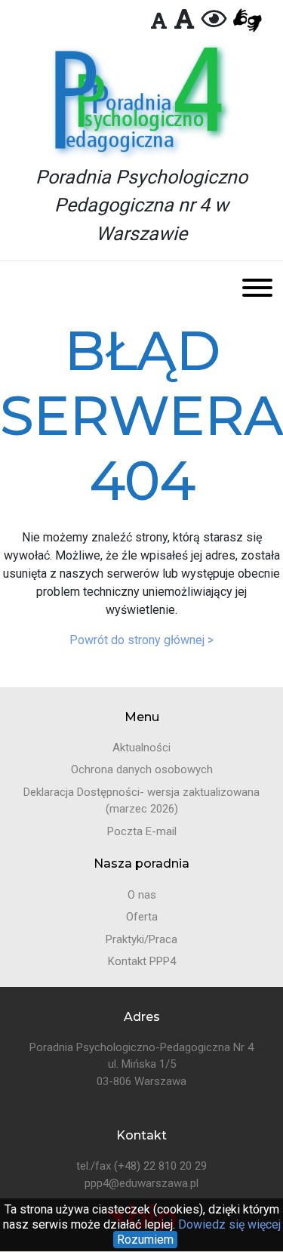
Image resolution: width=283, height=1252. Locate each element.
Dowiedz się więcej (228, 1224)
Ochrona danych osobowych (142, 769)
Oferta (142, 917)
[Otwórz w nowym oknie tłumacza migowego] (247, 21)
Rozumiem (145, 1239)
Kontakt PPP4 (142, 961)
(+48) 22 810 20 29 (160, 1166)
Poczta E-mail (142, 831)
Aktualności (141, 747)
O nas (142, 895)
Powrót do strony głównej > (141, 640)
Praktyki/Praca (141, 939)
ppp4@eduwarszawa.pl (141, 1183)
